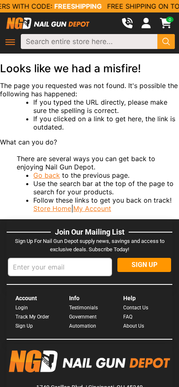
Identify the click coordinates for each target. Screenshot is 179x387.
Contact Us (135, 307)
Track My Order (32, 316)
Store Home (52, 208)
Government (83, 316)
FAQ (127, 316)
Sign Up (24, 325)
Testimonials (83, 307)
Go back (46, 175)
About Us (133, 325)
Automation (82, 325)
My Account (92, 208)
